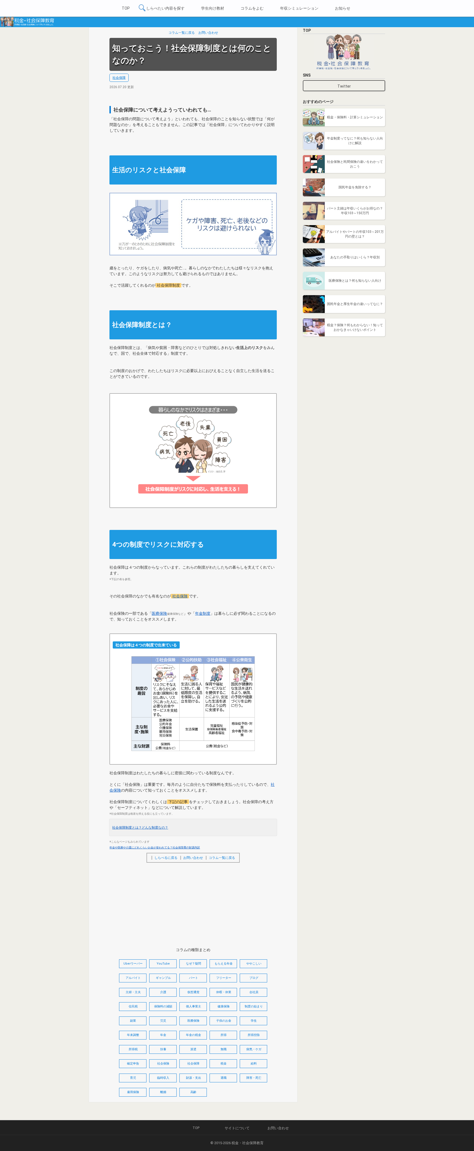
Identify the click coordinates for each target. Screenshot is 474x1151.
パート (193, 978)
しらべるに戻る (165, 858)
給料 (254, 1063)
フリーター (223, 978)
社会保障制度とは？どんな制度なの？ (140, 827)
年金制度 (202, 613)
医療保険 (159, 613)
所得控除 (254, 1035)
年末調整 (133, 1035)
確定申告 (133, 1063)
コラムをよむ (252, 8)
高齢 (193, 1092)
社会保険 (180, 596)
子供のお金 (223, 1021)
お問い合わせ (208, 33)
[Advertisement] (193, 905)
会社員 (253, 992)
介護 (163, 992)
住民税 (133, 1006)
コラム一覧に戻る (181, 33)
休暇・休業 (223, 992)
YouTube (163, 963)
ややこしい (253, 963)
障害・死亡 (253, 1078)
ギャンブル (163, 978)
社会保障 (119, 78)
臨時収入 (163, 1078)
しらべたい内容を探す (165, 8)
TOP (126, 8)
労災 (163, 1021)
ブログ (253, 978)
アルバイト (133, 978)
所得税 (133, 1049)
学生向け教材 (212, 8)
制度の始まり (254, 1006)
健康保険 (224, 1006)
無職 (224, 1049)
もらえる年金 (224, 963)
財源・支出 (193, 1078)
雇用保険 (133, 1092)
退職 (224, 1078)
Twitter (344, 86)
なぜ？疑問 (193, 963)
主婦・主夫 (133, 992)
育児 (133, 1078)
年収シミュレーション (299, 8)
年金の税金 (193, 1035)
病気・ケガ (253, 1049)
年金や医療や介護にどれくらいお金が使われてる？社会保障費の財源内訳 (154, 847)
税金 (224, 1063)
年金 (163, 1035)
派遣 (193, 1049)
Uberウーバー (133, 963)
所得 (224, 1035)
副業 (133, 1021)
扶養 (163, 1049)
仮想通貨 (193, 992)
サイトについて (237, 1128)
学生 (254, 1021)
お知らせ (342, 8)
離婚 (163, 1092)
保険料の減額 (163, 1006)
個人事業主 (193, 1006)
